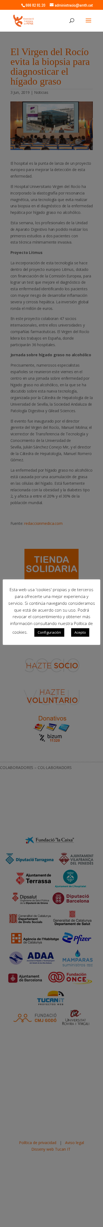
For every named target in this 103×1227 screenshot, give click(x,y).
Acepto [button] (80, 632)
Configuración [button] (49, 632)
